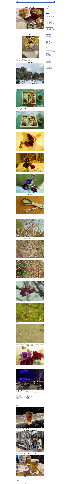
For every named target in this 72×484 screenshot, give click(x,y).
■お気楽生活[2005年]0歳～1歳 (50, 16)
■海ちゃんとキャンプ (48, 43)
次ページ (29, 478)
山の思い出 (47, 53)
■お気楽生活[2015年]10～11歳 (50, 28)
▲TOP (54, 479)
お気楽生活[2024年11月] (49, 67)
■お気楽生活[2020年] (48, 34)
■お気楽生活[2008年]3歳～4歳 (50, 20)
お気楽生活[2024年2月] (49, 55)
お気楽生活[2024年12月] (49, 68)
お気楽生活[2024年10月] (49, 66)
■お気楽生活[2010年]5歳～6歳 (50, 22)
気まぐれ (47, 14)
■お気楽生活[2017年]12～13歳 (50, 30)
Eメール (53, 480)
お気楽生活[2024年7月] (49, 62)
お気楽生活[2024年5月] (49, 60)
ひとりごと (47, 13)
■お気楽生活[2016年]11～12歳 (50, 29)
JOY (46, 15)
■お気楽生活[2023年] (48, 37)
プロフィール (47, 8)
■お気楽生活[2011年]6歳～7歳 (50, 23)
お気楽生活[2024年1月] (49, 54)
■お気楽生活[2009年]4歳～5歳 (50, 21)
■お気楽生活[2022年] (48, 36)
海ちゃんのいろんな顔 (49, 50)
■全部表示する (48, 41)
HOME (17, 480)
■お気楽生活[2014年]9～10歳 (49, 27)
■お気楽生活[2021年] (48, 35)
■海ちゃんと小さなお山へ (49, 42)
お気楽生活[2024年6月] (49, 61)
